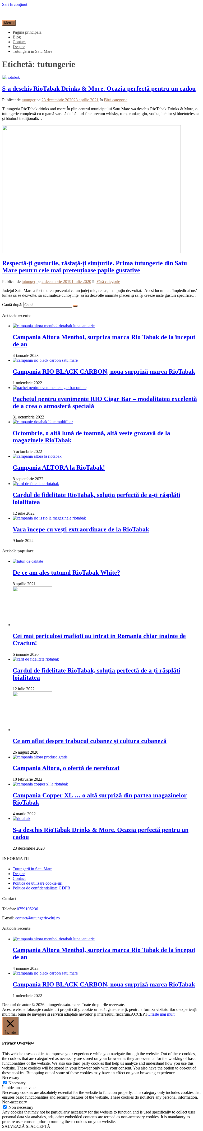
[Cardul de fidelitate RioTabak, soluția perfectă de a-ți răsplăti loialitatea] (36, 483)
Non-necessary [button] (14, 1102)
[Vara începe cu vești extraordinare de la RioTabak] (49, 518)
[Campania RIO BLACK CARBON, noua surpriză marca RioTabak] (45, 360)
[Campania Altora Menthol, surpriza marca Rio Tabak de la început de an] (54, 326)
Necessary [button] (10, 1077)
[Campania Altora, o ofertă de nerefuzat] (40, 757)
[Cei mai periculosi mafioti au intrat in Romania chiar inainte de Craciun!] (32, 624)
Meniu (8, 23)
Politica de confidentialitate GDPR (41, 888)
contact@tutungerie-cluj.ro (37, 918)
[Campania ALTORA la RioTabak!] (37, 456)
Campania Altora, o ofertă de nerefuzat (66, 768)
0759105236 (27, 909)
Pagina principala (27, 32)
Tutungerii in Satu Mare (32, 51)
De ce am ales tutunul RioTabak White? (66, 572)
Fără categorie (115, 100)
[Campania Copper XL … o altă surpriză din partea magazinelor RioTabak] (40, 784)
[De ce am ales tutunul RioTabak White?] (28, 561)
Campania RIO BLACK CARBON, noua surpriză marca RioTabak (104, 371)
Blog (17, 37)
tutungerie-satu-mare (19, 13)
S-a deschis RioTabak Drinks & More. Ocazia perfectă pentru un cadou (99, 88)
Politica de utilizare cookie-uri (37, 883)
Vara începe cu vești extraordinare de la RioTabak (81, 529)
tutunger (28, 100)
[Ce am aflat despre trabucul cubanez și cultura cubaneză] (32, 729)
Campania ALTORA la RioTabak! (59, 467)
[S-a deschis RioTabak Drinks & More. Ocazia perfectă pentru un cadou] (11, 77)
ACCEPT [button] (139, 1014)
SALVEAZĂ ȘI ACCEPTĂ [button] (26, 1126)
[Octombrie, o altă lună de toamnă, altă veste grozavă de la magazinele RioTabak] (43, 422)
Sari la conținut (14, 4)
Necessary (17, 1083)
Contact (19, 42)
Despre (19, 46)
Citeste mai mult (160, 1014)
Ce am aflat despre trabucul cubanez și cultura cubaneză (90, 740)
